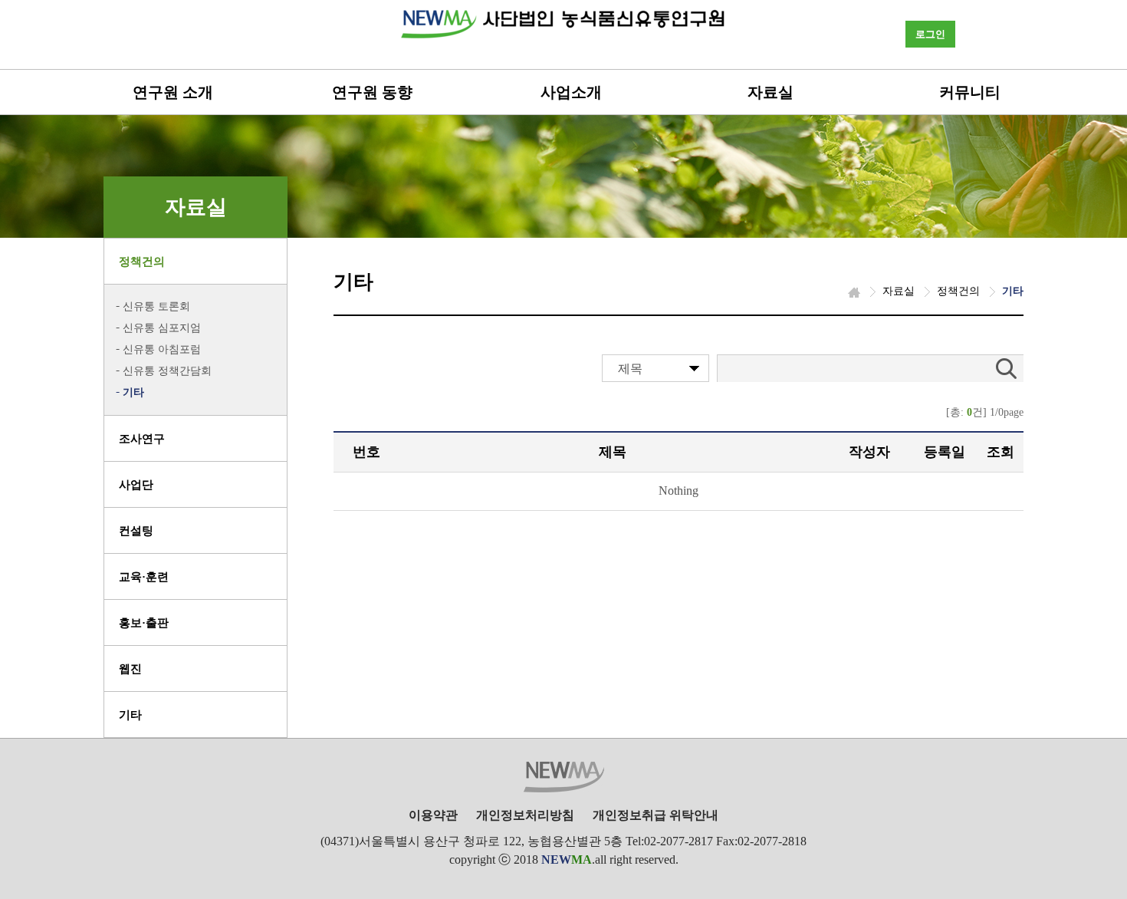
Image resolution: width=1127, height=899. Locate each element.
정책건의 (142, 261)
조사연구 (142, 439)
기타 (133, 392)
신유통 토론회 (156, 306)
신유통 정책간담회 (167, 371)
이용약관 (433, 815)
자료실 (771, 92)
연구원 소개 (173, 92)
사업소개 (571, 92)
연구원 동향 (372, 92)
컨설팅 (136, 531)
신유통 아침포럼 (162, 349)
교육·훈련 (144, 577)
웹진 (130, 669)
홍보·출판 (144, 623)
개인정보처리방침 (525, 815)
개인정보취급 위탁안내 (655, 815)
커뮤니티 (970, 92)
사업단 (136, 485)
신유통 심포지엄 (162, 328)
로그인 (930, 34)
